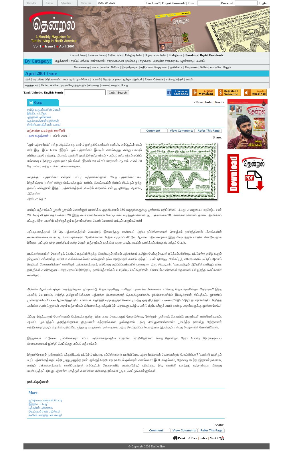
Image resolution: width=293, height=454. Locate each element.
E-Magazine (175, 55)
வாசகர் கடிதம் (110, 85)
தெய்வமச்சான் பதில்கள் (43, 120)
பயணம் (200, 60)
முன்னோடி (187, 60)
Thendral (32, 3)
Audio (49, 3)
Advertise (65, 3)
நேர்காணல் (98, 60)
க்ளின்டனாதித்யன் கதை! (44, 124)
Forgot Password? (173, 3)
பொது (124, 85)
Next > (219, 102)
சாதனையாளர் (115, 60)
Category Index (133, 55)
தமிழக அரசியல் (132, 79)
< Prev (198, 102)
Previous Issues (97, 55)
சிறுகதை (145, 60)
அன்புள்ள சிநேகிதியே (166, 60)
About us (85, 3)
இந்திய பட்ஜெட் (37, 113)
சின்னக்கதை (82, 67)
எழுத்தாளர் (62, 60)
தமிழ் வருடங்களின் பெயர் (44, 109)
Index (209, 102)
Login (263, 3)
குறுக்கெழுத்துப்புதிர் (73, 85)
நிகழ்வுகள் (191, 67)
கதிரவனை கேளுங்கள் (153, 67)
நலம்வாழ (132, 60)
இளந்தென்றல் (130, 67)
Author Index (115, 55)
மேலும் (227, 67)
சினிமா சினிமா (110, 67)
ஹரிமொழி (176, 67)
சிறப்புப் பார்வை (80, 60)
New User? (152, 3)
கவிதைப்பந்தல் (174, 79)
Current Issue (78, 55)
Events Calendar (154, 79)
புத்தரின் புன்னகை (39, 117)
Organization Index (156, 55)
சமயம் (95, 67)
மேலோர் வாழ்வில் (210, 67)
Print (181, 438)
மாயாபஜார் (68, 79)
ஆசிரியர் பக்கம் (34, 79)
